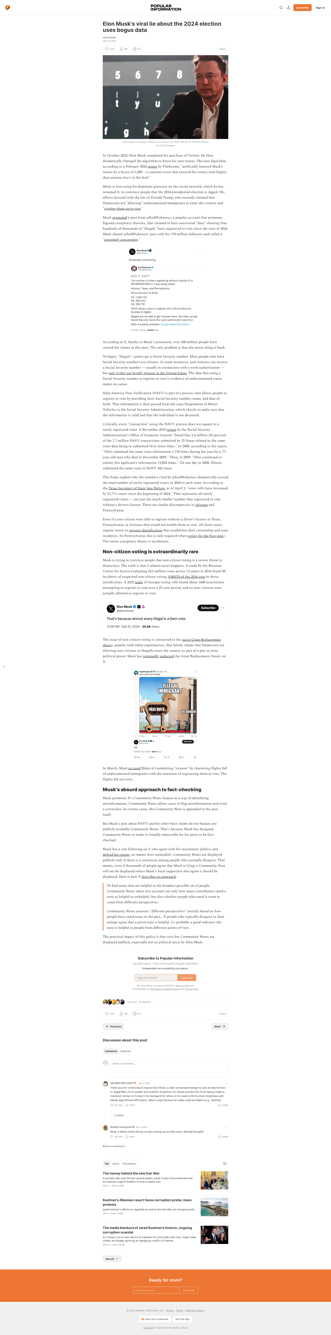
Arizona (201, 504)
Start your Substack (156, 1319)
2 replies (119, 1115)
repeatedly (151, 656)
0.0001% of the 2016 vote (186, 576)
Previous (116, 1026)
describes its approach (159, 876)
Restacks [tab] (126, 1051)
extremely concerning (121, 239)
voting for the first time (206, 535)
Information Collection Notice (164, 989)
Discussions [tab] (129, 1163)
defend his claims (116, 854)
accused (134, 768)
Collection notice (194, 1310)
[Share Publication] (288, 7)
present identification (145, 530)
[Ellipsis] (226, 1083)
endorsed (167, 656)
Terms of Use (182, 985)
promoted (119, 217)
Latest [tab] (115, 1163)
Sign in (320, 7)
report (152, 166)
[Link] (98, 551)
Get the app (182, 1319)
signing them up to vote (122, 208)
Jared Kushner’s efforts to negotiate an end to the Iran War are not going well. (149, 1209)
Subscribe (302, 7)
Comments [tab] (111, 1051)
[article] (165, 1182)
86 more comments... (114, 1146)
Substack (148, 1327)
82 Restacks (145, 1001)
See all (110, 1259)
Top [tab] (107, 1163)
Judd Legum (109, 37)
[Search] (281, 7)
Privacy (170, 1310)
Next (217, 1026)
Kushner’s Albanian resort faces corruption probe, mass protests (147, 1202)
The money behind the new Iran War (131, 1173)
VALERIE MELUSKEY (121, 1083)
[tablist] (118, 1051)
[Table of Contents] (3, 667)
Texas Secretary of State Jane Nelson (137, 488)
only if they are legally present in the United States (148, 373)
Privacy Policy (191, 989)
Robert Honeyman (121, 1127)
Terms (179, 1310)
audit (139, 582)
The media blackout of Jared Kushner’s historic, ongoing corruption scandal (147, 1230)
